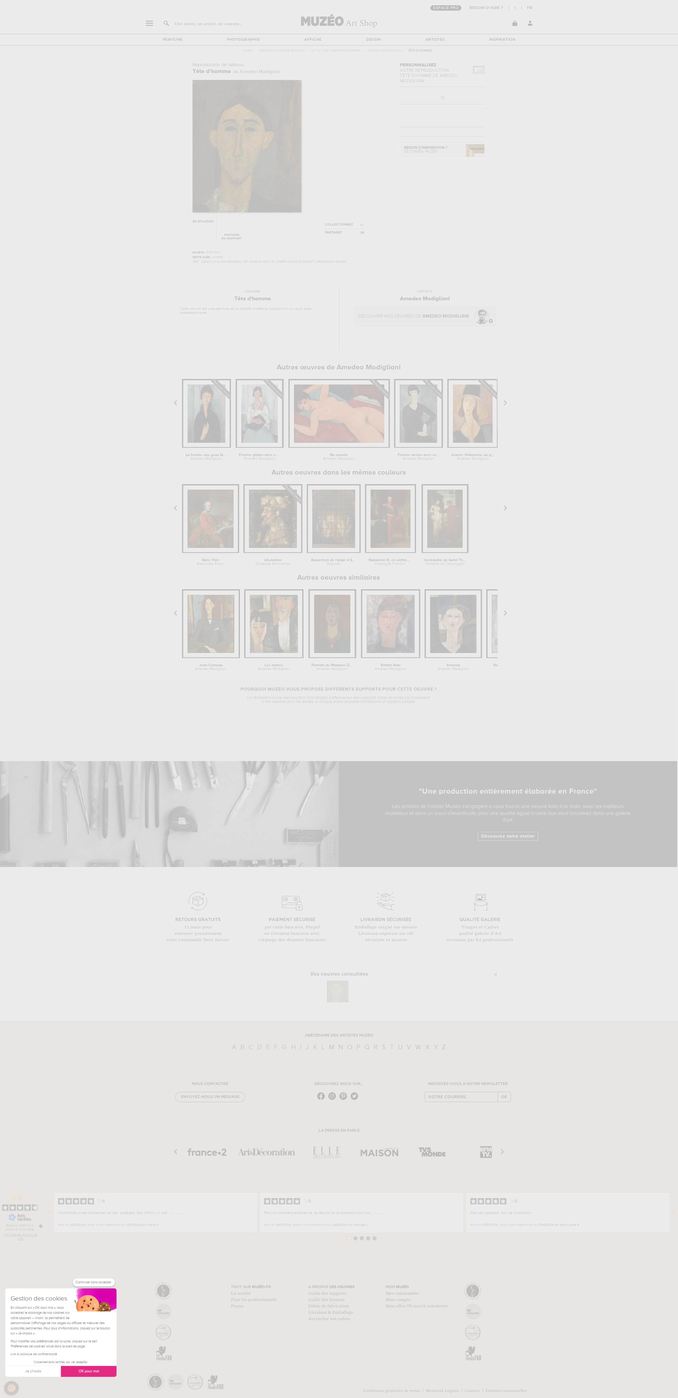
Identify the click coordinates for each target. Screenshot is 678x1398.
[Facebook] (322, 1099)
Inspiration (502, 39)
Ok (504, 1097)
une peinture (218, 309)
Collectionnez (339, 224)
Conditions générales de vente (391, 1390)
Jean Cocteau (211, 667)
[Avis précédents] (49, 1213)
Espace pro (446, 8)
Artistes (435, 39)
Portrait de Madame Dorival (332, 667)
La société (241, 1293)
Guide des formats (326, 1299)
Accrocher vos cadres (329, 1318)
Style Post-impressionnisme (336, 50)
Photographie (243, 39)
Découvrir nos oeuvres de (413, 316)
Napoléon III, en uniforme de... (390, 562)
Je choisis (33, 1371)
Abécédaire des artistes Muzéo (339, 1035)
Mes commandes (402, 1293)
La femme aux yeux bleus (206, 457)
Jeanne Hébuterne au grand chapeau (472, 457)
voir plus (175, 1213)
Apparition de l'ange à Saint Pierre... (334, 562)
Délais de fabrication (328, 1306)
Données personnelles (506, 1390)
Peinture (173, 39)
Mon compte (398, 1299)
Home (248, 50)
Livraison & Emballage (330, 1312)
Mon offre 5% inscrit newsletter (417, 1306)
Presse (237, 1306)
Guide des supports (327, 1293)
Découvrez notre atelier (508, 836)
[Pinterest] (344, 1099)
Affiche (313, 39)
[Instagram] (333, 1099)
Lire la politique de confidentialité (34, 1354)
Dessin (373, 39)
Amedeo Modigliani (384, 50)
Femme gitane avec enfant (259, 457)
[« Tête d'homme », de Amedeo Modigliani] (338, 991)
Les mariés (274, 667)
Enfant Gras (391, 667)
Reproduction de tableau (282, 50)
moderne (260, 309)
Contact (472, 1390)
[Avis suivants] (673, 1213)
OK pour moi (89, 1371)
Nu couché (339, 457)
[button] (11, 1388)
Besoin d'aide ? (486, 8)
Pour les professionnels (254, 1299)
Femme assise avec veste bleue (418, 457)
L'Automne (273, 562)
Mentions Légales (442, 1390)
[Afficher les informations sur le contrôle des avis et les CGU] (41, 1226)
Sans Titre (210, 562)
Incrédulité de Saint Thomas (445, 562)
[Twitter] (355, 1099)
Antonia (453, 667)
